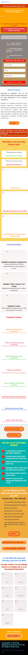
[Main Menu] (24, 2)
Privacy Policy (5, 650)
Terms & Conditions (14, 650)
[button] (14, 123)
